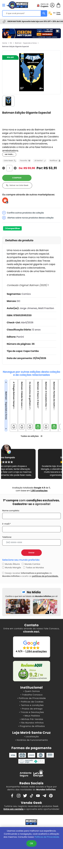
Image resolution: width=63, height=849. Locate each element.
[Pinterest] (50, 795)
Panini (20, 336)
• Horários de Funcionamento (31, 740)
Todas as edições (30, 436)
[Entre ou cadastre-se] (52, 5)
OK (31, 843)
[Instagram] (18, 795)
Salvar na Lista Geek (19, 185)
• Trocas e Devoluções (31, 712)
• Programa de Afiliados (31, 726)
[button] (31, 646)
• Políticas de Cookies (31, 701)
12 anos (36, 329)
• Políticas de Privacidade (31, 698)
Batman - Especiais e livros (26, 43)
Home (4, 43)
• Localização (31, 736)
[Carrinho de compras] (58, 5)
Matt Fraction (46, 308)
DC (11, 43)
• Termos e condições (31, 705)
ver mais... (9, 154)
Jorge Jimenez (28, 308)
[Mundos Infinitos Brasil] (18, 5)
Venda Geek (31, 802)
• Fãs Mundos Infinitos (31, 722)
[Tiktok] (31, 795)
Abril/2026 (27, 322)
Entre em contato (14, 809)
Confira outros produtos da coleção (25, 212)
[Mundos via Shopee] (5, 200)
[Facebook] (12, 795)
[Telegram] (44, 795)
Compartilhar (13, 228)
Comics (26, 294)
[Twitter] (25, 795)
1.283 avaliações (39, 490)
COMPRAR (17, 178)
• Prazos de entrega (31, 708)
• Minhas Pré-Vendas (31, 719)
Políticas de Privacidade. (47, 836)
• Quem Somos (31, 691)
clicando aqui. (31, 631)
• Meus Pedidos (31, 715)
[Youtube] (38, 795)
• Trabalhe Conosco (31, 694)
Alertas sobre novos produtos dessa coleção (30, 217)
